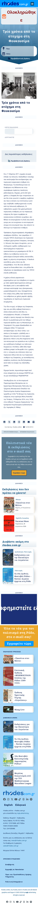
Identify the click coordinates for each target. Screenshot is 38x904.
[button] (32, 4)
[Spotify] (31, 799)
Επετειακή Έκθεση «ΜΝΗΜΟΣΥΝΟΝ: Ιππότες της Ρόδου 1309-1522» (22, 676)
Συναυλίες (25, 518)
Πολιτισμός (27, 552)
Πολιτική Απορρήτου (14, 882)
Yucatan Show (22, 521)
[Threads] (23, 799)
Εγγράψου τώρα (19, 473)
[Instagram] (8, 799)
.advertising (30, 892)
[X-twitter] (12, 799)
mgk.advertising (23, 813)
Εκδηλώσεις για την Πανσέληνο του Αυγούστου (21, 557)
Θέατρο (18, 499)
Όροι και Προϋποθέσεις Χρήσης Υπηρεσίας (18, 875)
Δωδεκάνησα (19, 552)
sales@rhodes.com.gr (10, 846)
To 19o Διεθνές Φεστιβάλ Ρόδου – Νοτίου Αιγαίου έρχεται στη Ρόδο (23, 577)
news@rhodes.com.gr (19, 840)
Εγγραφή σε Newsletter (14, 869)
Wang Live (19, 709)
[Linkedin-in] (27, 799)
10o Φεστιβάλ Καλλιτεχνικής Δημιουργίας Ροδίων (21, 760)
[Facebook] (4, 799)
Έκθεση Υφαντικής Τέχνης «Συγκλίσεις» (20, 696)
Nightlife (19, 518)
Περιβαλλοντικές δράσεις (20, 58)
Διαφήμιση (9, 864)
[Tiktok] (19, 799)
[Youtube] (16, 799)
